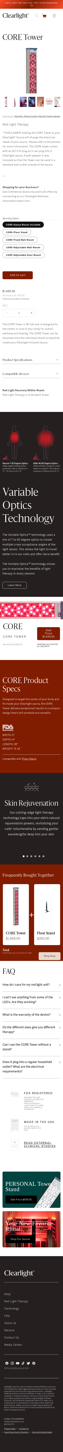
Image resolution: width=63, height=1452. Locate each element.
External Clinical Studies (42, 1432)
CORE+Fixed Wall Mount (20, 239)
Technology (11, 1308)
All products (8, 116)
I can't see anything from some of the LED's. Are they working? (28, 999)
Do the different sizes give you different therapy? (29, 1029)
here (27, 200)
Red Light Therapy (16, 1301)
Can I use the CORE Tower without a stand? (27, 1047)
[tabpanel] (31, 807)
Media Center (13, 1345)
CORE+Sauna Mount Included (23, 224)
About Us (10, 1323)
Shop (7, 1294)
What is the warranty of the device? (27, 1015)
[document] (31, 69)
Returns (9, 1330)
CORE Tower (14, 636)
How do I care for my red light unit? (26, 985)
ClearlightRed (17, 1419)
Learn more (15, 585)
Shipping (6, 299)
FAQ (7, 1316)
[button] (54, 15)
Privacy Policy (10, 1429)
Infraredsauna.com (16, 1368)
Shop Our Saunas (20, 1239)
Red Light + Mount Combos (26, 116)
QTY (5, 306)
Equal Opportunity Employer (16, 1432)
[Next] (56, 102)
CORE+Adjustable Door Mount (23, 254)
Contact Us (11, 1337)
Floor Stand (29, 758)
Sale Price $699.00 (21, 1199)
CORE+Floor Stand (17, 232)
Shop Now (49, 956)
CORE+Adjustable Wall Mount (23, 247)
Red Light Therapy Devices (49, 116)
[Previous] (6, 102)
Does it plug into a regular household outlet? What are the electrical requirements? (27, 1066)
